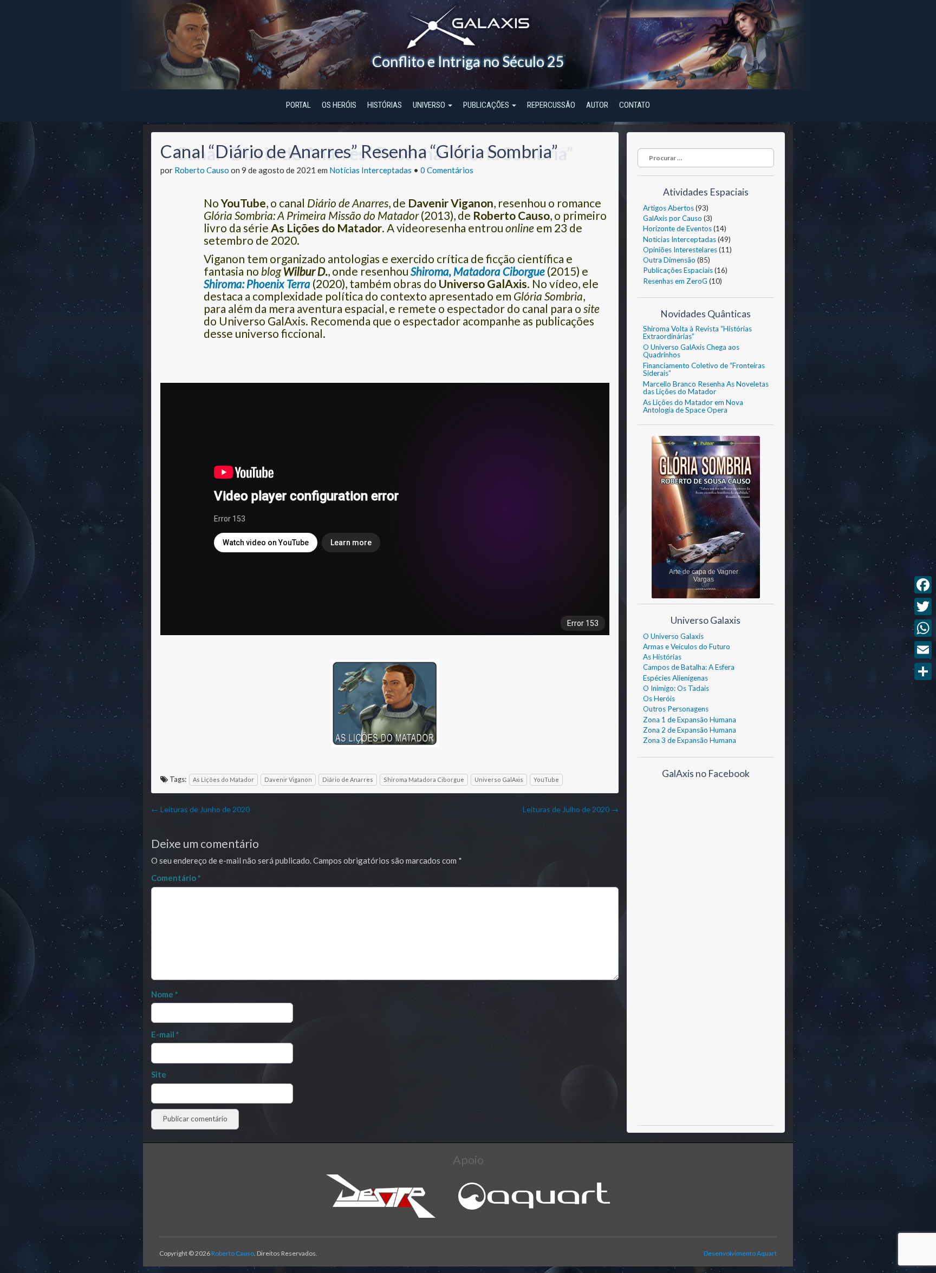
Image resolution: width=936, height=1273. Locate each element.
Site (158, 1074)
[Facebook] (923, 585)
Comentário (176, 878)
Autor (597, 105)
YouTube (546, 779)
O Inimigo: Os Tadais (676, 688)
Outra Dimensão (669, 260)
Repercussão (551, 105)
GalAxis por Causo (672, 218)
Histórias (384, 105)
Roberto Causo (201, 170)
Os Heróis (339, 105)
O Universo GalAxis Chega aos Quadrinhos (691, 351)
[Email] (923, 650)
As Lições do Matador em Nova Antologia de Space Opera (693, 406)
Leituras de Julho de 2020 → (571, 809)
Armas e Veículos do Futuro (686, 646)
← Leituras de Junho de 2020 (200, 809)
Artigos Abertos (668, 208)
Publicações (487, 105)
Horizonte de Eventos (677, 228)
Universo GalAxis (498, 779)
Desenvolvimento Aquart (740, 1253)
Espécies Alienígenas (675, 678)
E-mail (165, 1034)
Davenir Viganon (288, 779)
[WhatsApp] (923, 628)
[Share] (923, 671)
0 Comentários (446, 170)
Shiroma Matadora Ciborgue (424, 779)
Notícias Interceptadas (370, 170)
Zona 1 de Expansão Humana (689, 719)
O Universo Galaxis (673, 636)
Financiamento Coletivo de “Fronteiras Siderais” (704, 369)
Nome (164, 994)
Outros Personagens (675, 708)
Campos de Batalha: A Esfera (688, 667)
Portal (298, 105)
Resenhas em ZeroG (675, 281)
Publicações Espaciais (678, 270)
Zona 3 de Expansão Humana (689, 740)
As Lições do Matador (223, 779)
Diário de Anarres (347, 779)
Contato (634, 105)
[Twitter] (923, 606)
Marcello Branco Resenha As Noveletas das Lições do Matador (706, 388)
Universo (430, 105)
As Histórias (662, 656)
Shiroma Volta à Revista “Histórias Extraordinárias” (697, 332)
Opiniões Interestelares (680, 249)
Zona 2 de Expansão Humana (689, 730)
